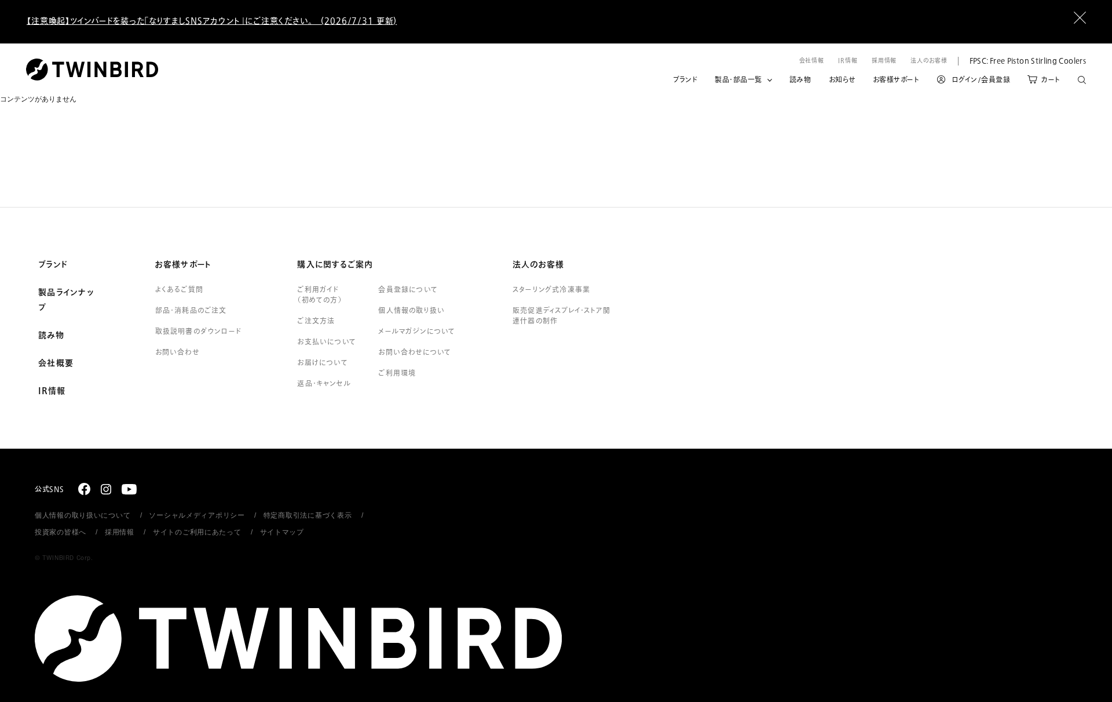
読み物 (800, 80)
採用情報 (884, 60)
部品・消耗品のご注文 (191, 310)
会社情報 (812, 60)
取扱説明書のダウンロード (198, 331)
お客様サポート (896, 80)
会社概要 (56, 363)
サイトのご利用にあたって (197, 532)
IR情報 (848, 60)
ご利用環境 (397, 373)
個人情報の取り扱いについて (82, 515)
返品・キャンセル (324, 384)
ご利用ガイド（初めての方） (319, 295)
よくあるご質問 (179, 290)
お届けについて (322, 363)
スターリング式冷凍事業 (551, 290)
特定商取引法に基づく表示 (308, 515)
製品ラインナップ (66, 300)
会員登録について (408, 290)
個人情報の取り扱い (411, 310)
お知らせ (842, 80)
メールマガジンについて (416, 331)
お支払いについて (326, 342)
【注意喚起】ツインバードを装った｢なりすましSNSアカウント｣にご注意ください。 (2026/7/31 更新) (212, 21)
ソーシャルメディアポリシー (196, 515)
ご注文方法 (316, 321)
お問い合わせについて (414, 352)
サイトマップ (282, 532)
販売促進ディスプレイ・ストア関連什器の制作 (561, 315)
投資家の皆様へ (60, 532)
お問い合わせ (177, 352)
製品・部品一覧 (738, 80)
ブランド (685, 80)
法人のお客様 (928, 60)
